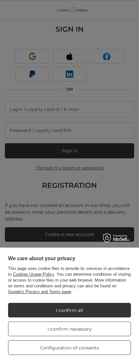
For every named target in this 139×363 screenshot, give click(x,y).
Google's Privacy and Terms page (39, 291)
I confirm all (69, 310)
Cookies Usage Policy (33, 274)
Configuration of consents (69, 348)
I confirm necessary (70, 329)
